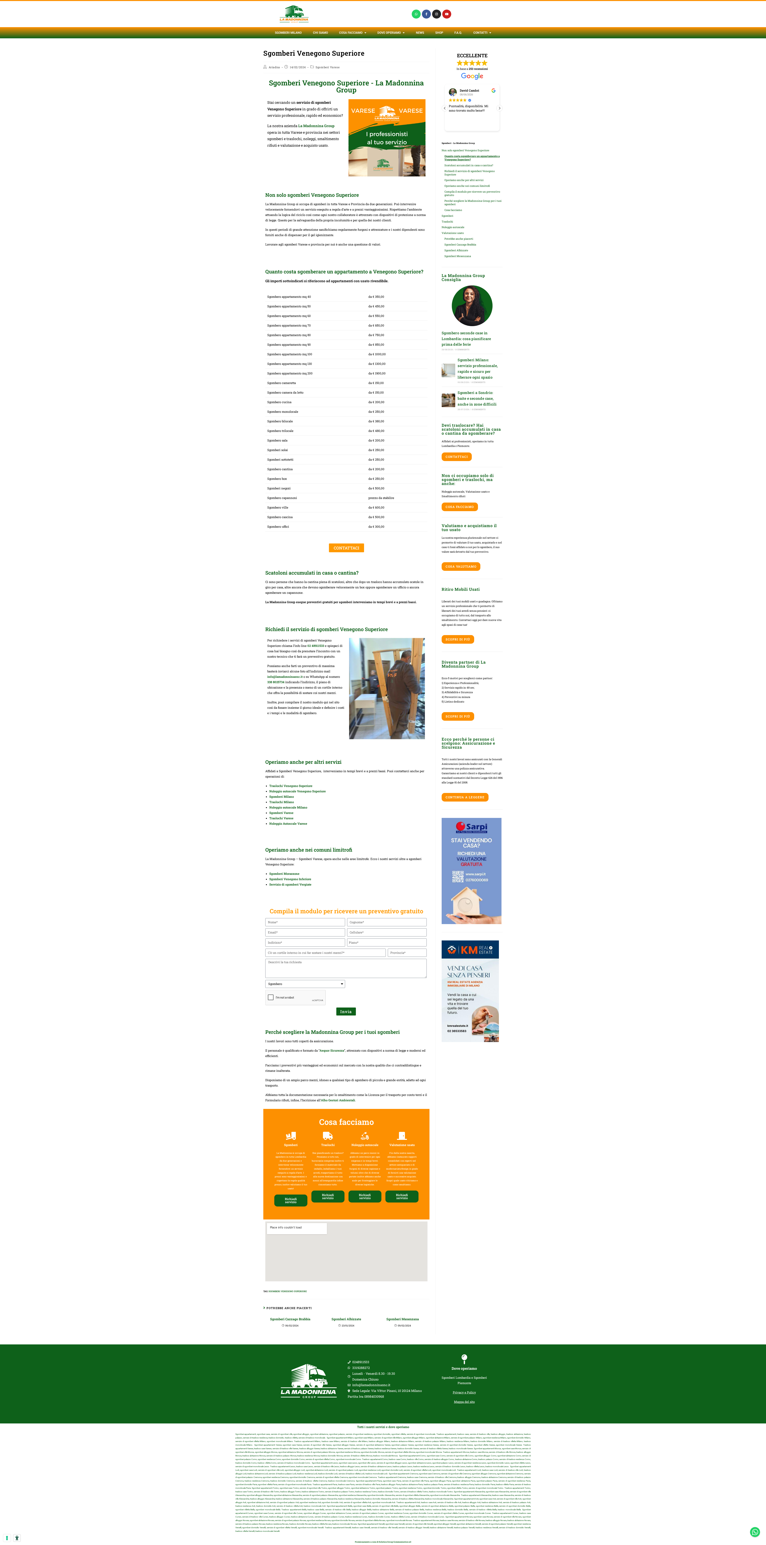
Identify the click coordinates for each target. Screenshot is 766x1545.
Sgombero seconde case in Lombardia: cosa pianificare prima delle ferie (466, 339)
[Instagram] (436, 14)
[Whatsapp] (416, 14)
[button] (499, 108)
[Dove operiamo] (464, 1359)
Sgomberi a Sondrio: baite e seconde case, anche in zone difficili (477, 398)
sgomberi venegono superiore (287, 1291)
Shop (439, 33)
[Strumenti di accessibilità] (17, 1538)
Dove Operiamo (389, 33)
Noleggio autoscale (453, 227)
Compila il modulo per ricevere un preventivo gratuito (472, 193)
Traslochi (447, 221)
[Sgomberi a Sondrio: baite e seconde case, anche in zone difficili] (448, 400)
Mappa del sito (464, 1402)
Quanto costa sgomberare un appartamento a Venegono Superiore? (472, 157)
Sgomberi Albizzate (346, 1319)
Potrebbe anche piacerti (458, 239)
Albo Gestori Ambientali (338, 1100)
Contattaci (457, 457)
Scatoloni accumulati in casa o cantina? (468, 165)
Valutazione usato (453, 233)
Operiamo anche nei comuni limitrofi (467, 186)
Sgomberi (447, 216)
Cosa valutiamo (461, 566)
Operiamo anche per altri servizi (464, 180)
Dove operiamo (464, 1368)
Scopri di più (458, 639)
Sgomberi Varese (328, 67)
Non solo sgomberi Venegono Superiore (465, 150)
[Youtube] (446, 14)
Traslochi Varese (281, 818)
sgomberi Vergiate (298, 884)
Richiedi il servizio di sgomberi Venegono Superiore (469, 172)
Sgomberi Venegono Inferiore (290, 879)
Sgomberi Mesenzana (402, 1319)
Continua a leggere (465, 797)
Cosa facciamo (350, 33)
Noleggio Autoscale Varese (288, 823)
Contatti (480, 33)
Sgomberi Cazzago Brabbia (290, 1319)
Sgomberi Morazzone (284, 874)
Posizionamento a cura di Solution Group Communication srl (383, 1542)
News (420, 33)
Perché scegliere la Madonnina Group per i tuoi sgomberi (472, 202)
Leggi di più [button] (456, 125)
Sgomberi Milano (288, 33)
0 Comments (462, 349)
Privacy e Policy (464, 1392)
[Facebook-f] (426, 14)
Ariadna (274, 67)
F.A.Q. (458, 33)
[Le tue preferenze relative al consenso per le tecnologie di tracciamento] (7, 1538)
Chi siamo (320, 33)
